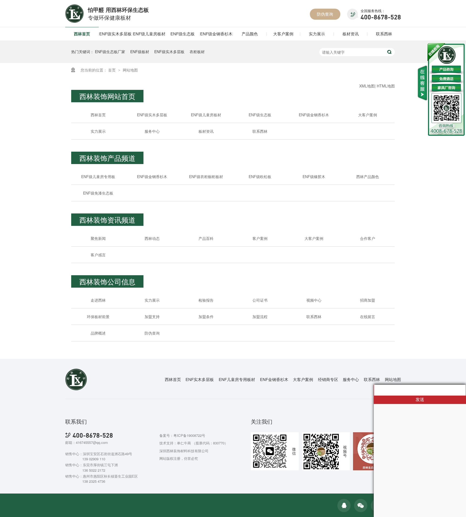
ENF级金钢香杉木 (216, 33)
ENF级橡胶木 (314, 176)
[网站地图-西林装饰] (74, 21)
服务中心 (152, 131)
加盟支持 (152, 316)
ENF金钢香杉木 (274, 379)
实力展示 (317, 33)
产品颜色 (250, 33)
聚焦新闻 (98, 238)
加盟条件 (206, 316)
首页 (112, 70)
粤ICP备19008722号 (189, 435)
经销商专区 (328, 379)
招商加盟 (367, 300)
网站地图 (130, 70)
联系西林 (384, 33)
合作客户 (367, 238)
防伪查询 (325, 14)
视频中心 (313, 300)
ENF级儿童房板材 (149, 33)
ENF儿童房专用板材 (237, 379)
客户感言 (98, 254)
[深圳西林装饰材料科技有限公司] (76, 389)
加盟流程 (260, 316)
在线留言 (367, 316)
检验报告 (206, 300)
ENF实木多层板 (200, 379)
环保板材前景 (98, 316)
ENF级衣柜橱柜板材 (206, 176)
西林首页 (82, 34)
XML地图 (367, 86)
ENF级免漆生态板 (98, 193)
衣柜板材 (197, 51)
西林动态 (152, 238)
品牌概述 (98, 333)
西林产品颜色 (367, 176)
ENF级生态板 (182, 33)
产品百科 (206, 238)
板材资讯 (350, 33)
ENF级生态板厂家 (110, 51)
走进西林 (98, 300)
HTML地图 (386, 86)
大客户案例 (283, 33)
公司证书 (260, 300)
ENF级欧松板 (260, 176)
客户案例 (260, 238)
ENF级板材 (139, 51)
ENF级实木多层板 (115, 33)
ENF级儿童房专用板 (98, 176)
